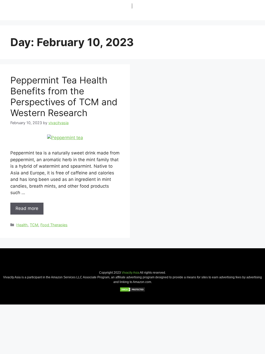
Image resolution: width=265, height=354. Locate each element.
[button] (247, 9)
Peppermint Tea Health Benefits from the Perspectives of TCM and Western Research (63, 96)
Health (22, 225)
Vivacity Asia (130, 272)
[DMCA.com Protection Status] (132, 290)
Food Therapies (54, 225)
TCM (34, 225)
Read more (27, 208)
